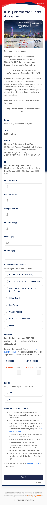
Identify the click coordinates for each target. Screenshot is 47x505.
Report (39, 482)
